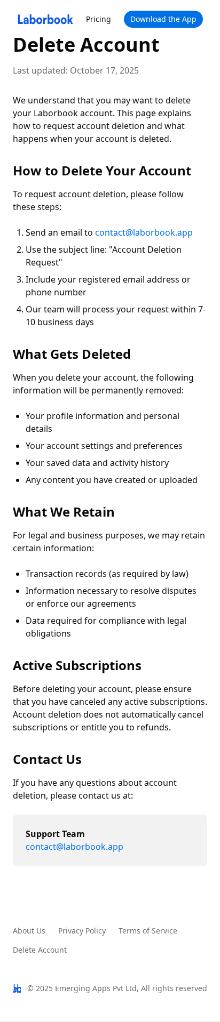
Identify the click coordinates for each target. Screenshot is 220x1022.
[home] (45, 19)
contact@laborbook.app (144, 232)
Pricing (98, 19)
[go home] (17, 988)
